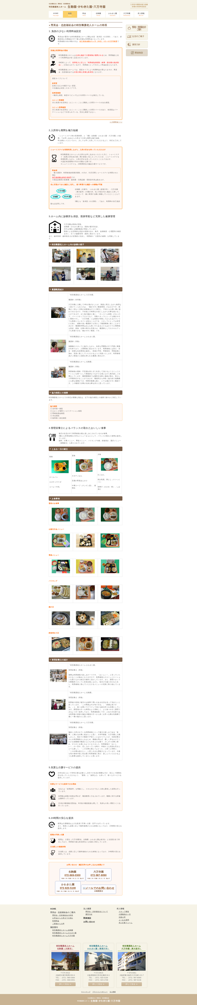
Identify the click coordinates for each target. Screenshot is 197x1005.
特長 (70, 14)
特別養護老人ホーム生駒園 (62, 930)
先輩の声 (122, 917)
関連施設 (87, 918)
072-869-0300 (73, 875)
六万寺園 (126, 14)
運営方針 (88, 914)
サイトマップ (85, 992)
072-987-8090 (99, 875)
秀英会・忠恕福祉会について (96, 911)
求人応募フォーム (125, 923)
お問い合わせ (89, 922)
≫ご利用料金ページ (116, 122)
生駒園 (98, 14)
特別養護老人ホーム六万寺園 (63, 936)
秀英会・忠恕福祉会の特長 (62, 915)
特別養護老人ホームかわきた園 (64, 933)
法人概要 (113, 992)
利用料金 (55, 921)
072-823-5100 (68, 888)
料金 (84, 14)
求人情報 (141, 14)
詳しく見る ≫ (65, 984)
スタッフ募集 (124, 911)
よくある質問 (124, 920)
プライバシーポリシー (100, 992)
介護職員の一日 (125, 914)
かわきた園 (112, 14)
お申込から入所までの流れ (62, 918)
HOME (56, 14)
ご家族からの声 (58, 924)
